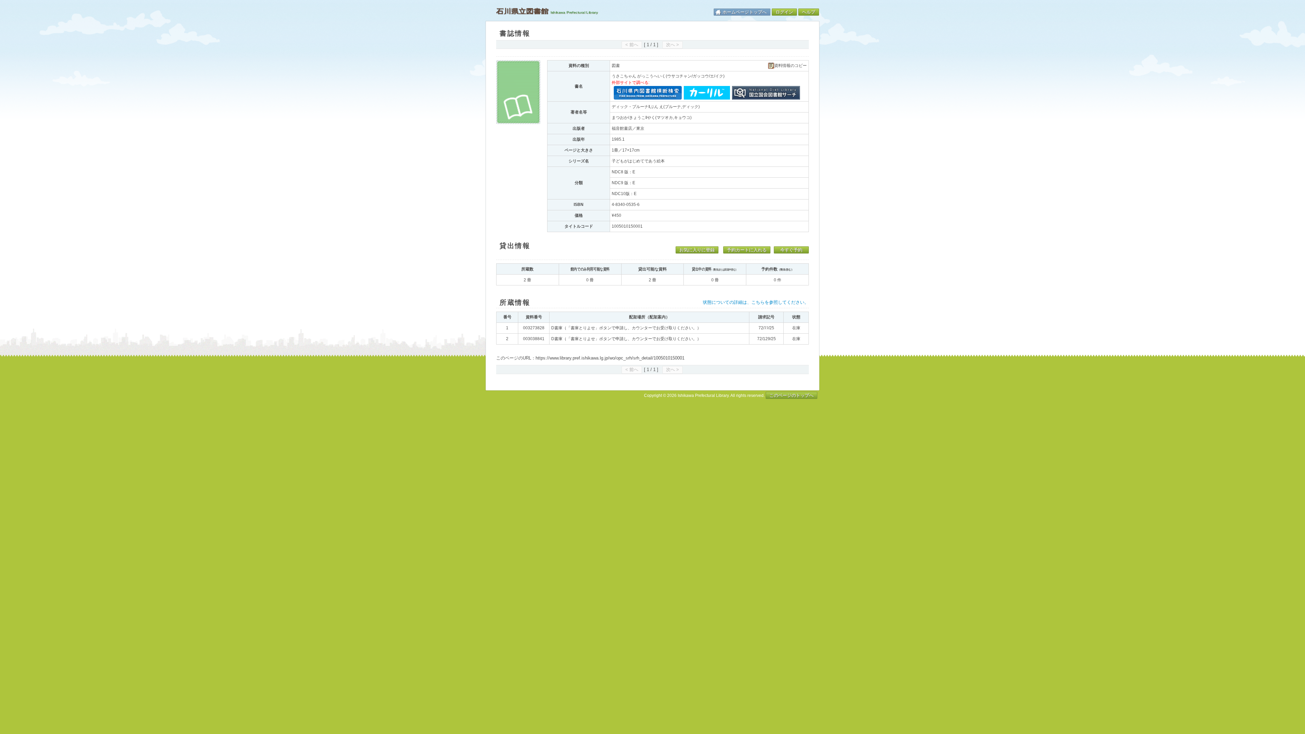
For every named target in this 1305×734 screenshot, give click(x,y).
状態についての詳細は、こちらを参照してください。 (756, 302)
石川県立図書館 (522, 11)
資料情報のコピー (790, 66)
